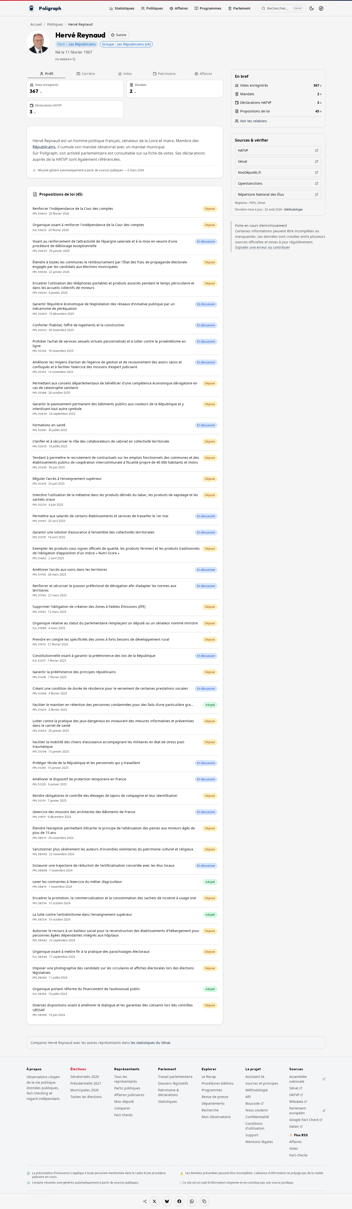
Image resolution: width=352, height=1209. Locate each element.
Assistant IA (254, 1076)
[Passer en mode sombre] (311, 8)
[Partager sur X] (154, 1201)
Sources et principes (261, 1083)
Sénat (295, 1088)
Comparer (122, 1108)
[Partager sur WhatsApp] (192, 1201)
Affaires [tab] (206, 73)
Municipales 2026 (84, 1090)
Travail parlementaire (175, 1076)
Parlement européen (307, 1110)
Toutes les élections (86, 1096)
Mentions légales (259, 1141)
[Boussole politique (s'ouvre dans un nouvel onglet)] (321, 8)
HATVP (296, 1095)
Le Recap (209, 1076)
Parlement (241, 8)
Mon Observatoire (216, 1117)
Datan (296, 1126)
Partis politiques (127, 1088)
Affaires (181, 8)
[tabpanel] (125, 552)
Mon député (124, 1101)
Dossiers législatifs (173, 1083)
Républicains (44, 147)
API (248, 1096)
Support (251, 1135)
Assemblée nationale (307, 1079)
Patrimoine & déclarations (168, 1092)
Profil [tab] (49, 73)
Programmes (210, 8)
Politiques (154, 8)
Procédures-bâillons (218, 1083)
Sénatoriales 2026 (84, 1076)
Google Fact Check (305, 1119)
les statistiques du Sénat (150, 1042)
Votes (293, 1148)
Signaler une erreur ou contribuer (262, 247)
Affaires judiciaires (129, 1095)
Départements (213, 1103)
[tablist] (125, 73)
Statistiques (124, 8)
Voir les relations (253, 121)
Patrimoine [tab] (167, 73)
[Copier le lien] (204, 1201)
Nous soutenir (256, 1110)
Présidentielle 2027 (85, 1083)
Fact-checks (123, 1115)
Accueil (36, 24)
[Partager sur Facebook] (179, 1201)
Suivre (121, 35)
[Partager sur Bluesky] (167, 1201)
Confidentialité (257, 1117)
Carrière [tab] (88, 73)
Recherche (210, 1110)
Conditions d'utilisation (254, 1126)
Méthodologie (293, 209)
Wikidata (298, 1101)
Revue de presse (215, 1096)
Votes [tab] (127, 73)
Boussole (252, 1103)
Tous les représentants (125, 1079)
